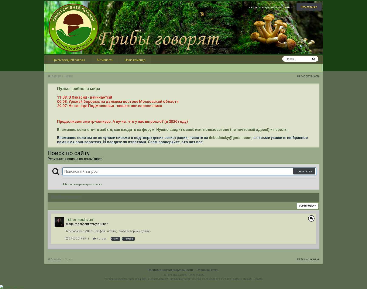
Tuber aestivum (80, 219)
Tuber (104, 224)
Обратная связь (208, 270)
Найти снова (304, 171)
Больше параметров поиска (83, 184)
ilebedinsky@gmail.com (230, 137)
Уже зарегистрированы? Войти (270, 7)
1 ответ (101, 238)
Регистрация (309, 6)
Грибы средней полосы (69, 60)
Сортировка (307, 206)
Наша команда (135, 60)
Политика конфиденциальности (170, 270)
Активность (105, 60)
